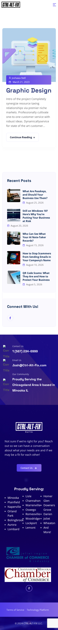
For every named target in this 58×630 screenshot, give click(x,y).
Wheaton (49, 523)
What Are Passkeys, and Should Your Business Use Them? (35, 195)
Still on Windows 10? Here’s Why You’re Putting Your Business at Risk (36, 216)
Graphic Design (29, 90)
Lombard (13, 529)
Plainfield (14, 502)
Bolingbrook (16, 520)
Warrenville (33, 505)
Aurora (12, 524)
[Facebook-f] (29, 588)
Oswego (31, 510)
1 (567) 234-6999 (25, 351)
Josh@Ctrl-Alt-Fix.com (29, 365)
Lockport (31, 523)
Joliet (46, 518)
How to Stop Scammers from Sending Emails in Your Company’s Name (37, 257)
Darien (47, 514)
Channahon (33, 501)
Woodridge (33, 518)
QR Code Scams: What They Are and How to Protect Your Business (36, 276)
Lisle (28, 496)
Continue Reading (21, 137)
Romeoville (33, 514)
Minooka (13, 498)
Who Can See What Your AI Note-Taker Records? (34, 237)
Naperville (14, 507)
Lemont (30, 527)
